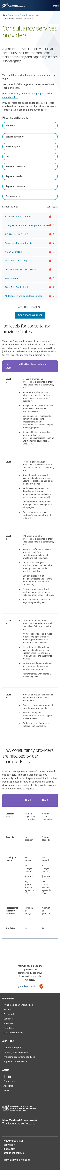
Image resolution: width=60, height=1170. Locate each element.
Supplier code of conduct (16, 1061)
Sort (49, 207)
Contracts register (12, 1047)
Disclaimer (9, 1149)
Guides (7, 1009)
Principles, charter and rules (18, 1005)
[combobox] (30, 136)
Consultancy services (29, 15)
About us (8, 1023)
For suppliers (10, 1014)
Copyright (9, 1145)
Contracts (12, 15)
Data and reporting (13, 1032)
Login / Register (24, 986)
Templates (8, 1028)
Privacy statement (13, 1141)
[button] (56, 6)
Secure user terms (13, 1153)
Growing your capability (15, 1052)
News (6, 1090)
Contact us (9, 1081)
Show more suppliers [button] (30, 315)
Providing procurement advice (19, 1057)
